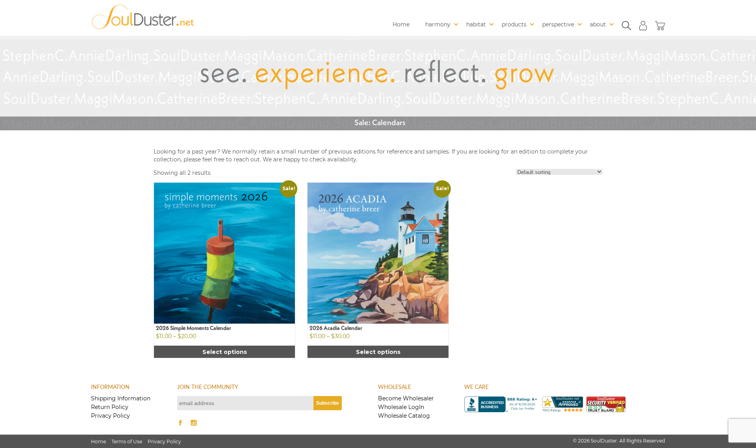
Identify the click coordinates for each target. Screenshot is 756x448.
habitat (476, 24)
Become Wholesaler (406, 398)
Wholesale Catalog (404, 415)
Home (401, 24)
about (598, 24)
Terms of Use (126, 441)
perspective (558, 24)
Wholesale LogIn (401, 407)
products (514, 24)
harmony (437, 24)
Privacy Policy (110, 415)
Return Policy (109, 407)
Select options (224, 351)
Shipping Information (120, 398)
